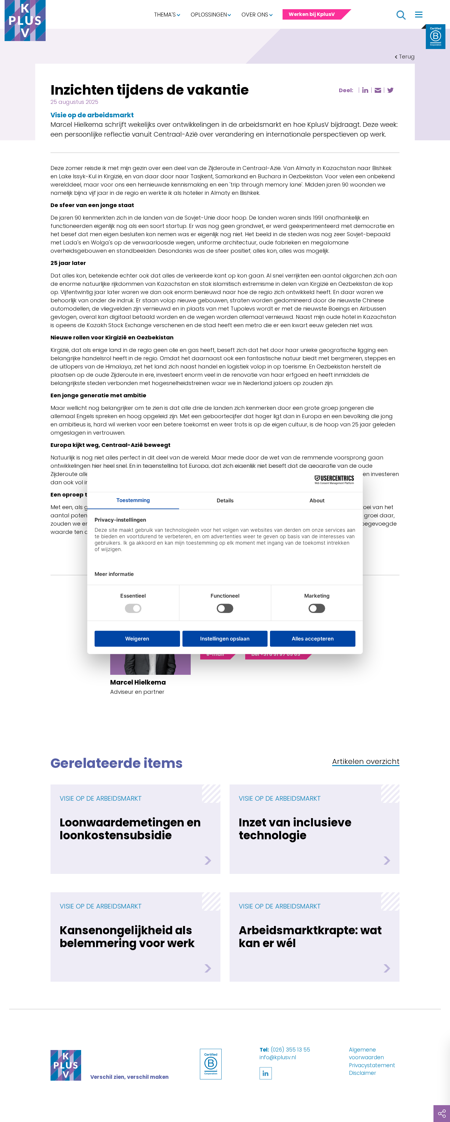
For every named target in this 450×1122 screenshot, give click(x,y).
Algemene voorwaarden (366, 1053)
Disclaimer (362, 1073)
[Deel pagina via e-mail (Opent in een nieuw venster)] (378, 90)
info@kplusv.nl (278, 1057)
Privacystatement (372, 1065)
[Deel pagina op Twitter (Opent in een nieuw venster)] (390, 90)
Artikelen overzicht (365, 762)
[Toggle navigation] (418, 14)
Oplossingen (209, 14)
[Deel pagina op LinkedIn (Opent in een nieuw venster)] (365, 90)
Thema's (165, 14)
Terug (407, 56)
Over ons (255, 14)
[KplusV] (25, 22)
